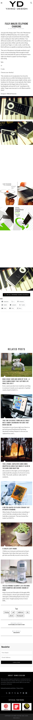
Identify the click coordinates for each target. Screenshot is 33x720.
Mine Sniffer (16, 631)
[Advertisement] (16, 16)
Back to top (16, 717)
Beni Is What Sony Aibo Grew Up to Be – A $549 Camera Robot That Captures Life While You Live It (16, 381)
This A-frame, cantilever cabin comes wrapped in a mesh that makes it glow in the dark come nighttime (16, 466)
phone (11, 616)
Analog (7, 612)
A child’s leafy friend (9, 549)
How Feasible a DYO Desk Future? (16, 623)
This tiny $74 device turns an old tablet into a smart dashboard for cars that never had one (16, 422)
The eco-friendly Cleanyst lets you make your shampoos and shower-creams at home (16, 588)
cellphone (20, 612)
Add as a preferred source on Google (17, 294)
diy (28, 612)
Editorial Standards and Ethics (8, 688)
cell (13, 612)
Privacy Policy (20, 688)
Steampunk (20, 616)
